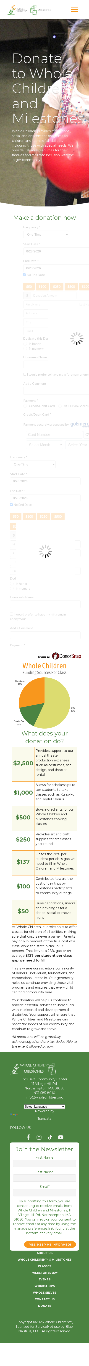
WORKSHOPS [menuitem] (44, 1286)
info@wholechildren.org (44, 1097)
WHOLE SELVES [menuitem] (44, 1292)
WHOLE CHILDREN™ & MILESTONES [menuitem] (44, 1259)
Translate (44, 1119)
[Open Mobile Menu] (76, 11)
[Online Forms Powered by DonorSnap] (59, 654)
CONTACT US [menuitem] (45, 1299)
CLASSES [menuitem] (44, 1266)
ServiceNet (44, 1327)
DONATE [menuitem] (44, 1305)
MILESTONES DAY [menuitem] (44, 1272)
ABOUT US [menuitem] (44, 1253)
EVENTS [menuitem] (44, 1279)
